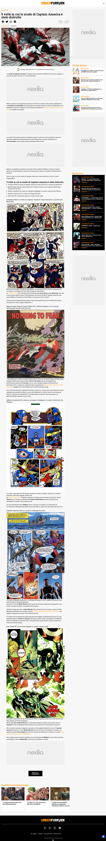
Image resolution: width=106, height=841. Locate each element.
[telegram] (15, 23)
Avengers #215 (13, 293)
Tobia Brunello (5, 26)
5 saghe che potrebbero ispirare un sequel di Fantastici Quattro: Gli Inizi (61, 804)
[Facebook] (44, 827)
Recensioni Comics (87, 177)
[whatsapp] (11, 23)
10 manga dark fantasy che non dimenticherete (12, 803)
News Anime (85, 68)
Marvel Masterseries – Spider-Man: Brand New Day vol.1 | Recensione (91, 217)
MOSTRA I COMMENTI (35, 773)
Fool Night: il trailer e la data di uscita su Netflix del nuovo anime (92, 71)
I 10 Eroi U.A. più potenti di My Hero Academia (36, 803)
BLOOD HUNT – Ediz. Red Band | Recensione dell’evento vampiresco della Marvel (91, 245)
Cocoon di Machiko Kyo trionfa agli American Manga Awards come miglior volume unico (91, 99)
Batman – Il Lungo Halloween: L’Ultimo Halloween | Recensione (91, 179)
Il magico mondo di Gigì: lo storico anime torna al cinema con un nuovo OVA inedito (91, 108)
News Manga (85, 96)
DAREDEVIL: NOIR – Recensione (90, 225)
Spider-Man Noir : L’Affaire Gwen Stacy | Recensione (91, 235)
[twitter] (7, 23)
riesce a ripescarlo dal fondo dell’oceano (46, 611)
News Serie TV (85, 78)
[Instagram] (53, 827)
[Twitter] (49, 827)
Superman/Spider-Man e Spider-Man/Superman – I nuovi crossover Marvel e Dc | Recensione (91, 207)
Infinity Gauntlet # (14, 497)
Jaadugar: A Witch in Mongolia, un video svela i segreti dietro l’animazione (91, 89)
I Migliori (4, 10)
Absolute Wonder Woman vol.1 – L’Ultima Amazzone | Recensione (91, 189)
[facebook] (3, 23)
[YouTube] (58, 827)
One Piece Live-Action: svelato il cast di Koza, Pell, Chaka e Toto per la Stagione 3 (92, 80)
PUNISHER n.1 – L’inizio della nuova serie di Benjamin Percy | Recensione (92, 198)
